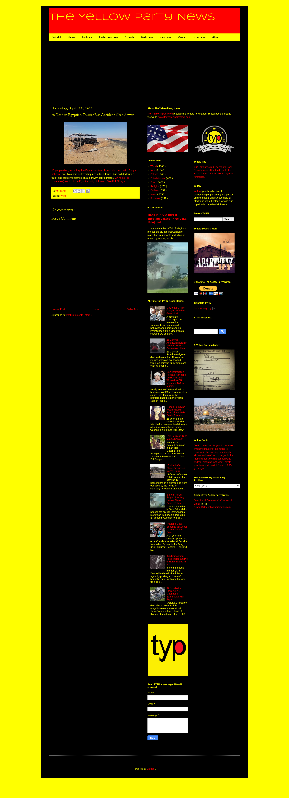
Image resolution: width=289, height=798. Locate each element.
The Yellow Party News (132, 17)
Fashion (165, 37)
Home (96, 309)
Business (198, 37)
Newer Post (58, 309)
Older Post (132, 309)
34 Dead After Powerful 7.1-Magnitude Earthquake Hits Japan (175, 594)
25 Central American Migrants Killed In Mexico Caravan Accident (177, 344)
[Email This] (75, 191)
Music (182, 37)
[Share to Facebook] (88, 191)
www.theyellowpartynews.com (174, 117)
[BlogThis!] (79, 191)
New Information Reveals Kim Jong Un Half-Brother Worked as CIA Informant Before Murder (176, 379)
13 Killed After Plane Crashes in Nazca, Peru (176, 468)
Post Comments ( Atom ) (79, 315)
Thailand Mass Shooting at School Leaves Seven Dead (177, 528)
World (56, 37)
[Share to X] (83, 191)
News (71, 37)
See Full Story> (116, 181)
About (216, 37)
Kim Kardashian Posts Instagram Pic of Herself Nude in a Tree (177, 560)
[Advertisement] (144, 70)
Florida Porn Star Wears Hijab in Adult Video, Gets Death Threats (176, 411)
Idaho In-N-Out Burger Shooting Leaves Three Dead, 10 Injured (167, 218)
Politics (87, 37)
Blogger (151, 768)
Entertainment (109, 37)
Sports (129, 37)
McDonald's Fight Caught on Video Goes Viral (176, 310)
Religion (147, 37)
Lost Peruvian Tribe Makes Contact (177, 437)
